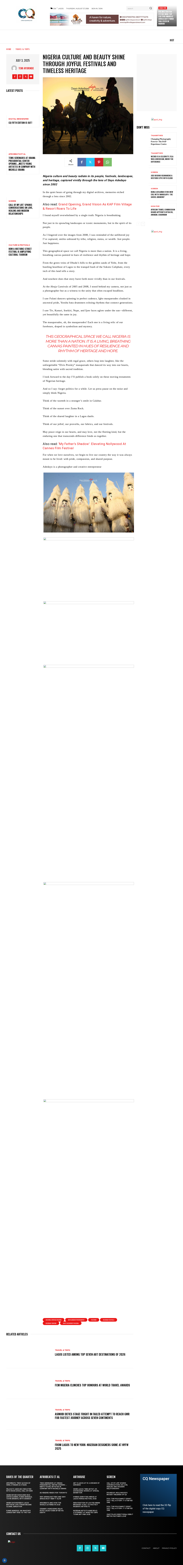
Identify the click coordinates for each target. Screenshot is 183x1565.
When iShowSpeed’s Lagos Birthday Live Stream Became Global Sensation (18, 1504)
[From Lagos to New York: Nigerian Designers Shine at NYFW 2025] (29, 1445)
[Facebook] (14, 76)
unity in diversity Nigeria (71, 1323)
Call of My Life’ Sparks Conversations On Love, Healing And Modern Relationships (21, 209)
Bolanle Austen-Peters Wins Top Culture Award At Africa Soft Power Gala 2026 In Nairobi (166, 17)
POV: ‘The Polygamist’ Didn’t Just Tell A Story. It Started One (120, 1500)
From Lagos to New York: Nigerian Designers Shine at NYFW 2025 (91, 1447)
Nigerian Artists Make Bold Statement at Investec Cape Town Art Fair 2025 (85, 1512)
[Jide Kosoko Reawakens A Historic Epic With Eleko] (143, 175)
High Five (162, 8)
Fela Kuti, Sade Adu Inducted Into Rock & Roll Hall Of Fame (19, 1490)
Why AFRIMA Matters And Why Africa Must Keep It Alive (53, 1498)
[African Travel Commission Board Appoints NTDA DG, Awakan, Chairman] (143, 210)
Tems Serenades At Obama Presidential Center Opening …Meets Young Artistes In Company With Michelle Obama (22, 163)
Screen (12, 201)
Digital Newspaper (19, 119)
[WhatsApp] (107, 162)
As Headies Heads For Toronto (53, 1493)
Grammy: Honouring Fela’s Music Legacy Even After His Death (52, 1510)
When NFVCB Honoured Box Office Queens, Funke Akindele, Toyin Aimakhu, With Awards (19, 1497)
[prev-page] (138, 224)
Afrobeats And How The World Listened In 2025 (50, 1504)
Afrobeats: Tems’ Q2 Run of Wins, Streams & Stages (18, 1484)
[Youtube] (31, 76)
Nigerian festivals (108, 1320)
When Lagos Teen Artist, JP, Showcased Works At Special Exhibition (86, 1491)
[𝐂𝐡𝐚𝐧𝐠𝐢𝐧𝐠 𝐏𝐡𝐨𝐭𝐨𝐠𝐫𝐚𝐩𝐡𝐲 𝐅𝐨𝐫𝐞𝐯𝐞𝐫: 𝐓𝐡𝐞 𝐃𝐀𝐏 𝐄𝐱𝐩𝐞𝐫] (143, 140)
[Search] (150, 8)
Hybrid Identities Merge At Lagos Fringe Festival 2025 (85, 1498)
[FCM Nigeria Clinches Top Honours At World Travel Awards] (29, 1383)
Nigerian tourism (51, 1323)
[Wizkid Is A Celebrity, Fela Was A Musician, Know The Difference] (143, 157)
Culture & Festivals (19, 245)
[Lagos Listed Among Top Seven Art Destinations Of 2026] (29, 1352)
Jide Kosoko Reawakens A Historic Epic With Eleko (162, 176)
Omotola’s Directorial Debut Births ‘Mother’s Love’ (120, 1515)
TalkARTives (157, 135)
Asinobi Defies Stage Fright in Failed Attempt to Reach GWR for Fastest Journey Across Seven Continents (92, 1416)
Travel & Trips (22, 49)
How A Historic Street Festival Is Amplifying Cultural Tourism (20, 251)
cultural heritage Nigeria (53, 1320)
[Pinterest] (99, 162)
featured (93, 1320)
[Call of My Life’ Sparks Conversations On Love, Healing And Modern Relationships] (22, 187)
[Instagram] (20, 76)
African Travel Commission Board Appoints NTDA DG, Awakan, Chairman (163, 212)
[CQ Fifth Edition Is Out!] (22, 105)
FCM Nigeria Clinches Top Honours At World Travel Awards (92, 1385)
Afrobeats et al (17, 154)
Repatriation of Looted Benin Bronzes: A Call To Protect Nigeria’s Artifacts (86, 1504)
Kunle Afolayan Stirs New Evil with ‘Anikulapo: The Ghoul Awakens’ (162, 194)
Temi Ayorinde (26, 68)
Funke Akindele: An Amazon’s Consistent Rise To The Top (18, 1511)
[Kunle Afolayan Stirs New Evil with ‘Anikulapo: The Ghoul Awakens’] (143, 193)
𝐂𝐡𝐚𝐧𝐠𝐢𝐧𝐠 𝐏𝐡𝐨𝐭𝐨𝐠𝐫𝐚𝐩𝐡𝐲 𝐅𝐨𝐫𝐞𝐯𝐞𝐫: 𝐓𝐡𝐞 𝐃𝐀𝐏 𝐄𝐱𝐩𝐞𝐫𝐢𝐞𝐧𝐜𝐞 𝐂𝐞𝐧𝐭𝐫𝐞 (161, 141)
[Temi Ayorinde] (14, 68)
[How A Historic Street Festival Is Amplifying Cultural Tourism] (22, 231)
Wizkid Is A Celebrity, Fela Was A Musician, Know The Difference (162, 159)
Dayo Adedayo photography (76, 1320)
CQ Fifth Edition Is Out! (20, 122)
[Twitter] (25, 76)
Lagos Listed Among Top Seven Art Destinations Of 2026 (90, 1354)
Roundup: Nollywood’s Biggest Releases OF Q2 (117, 1494)
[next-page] (143, 224)
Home (8, 49)
